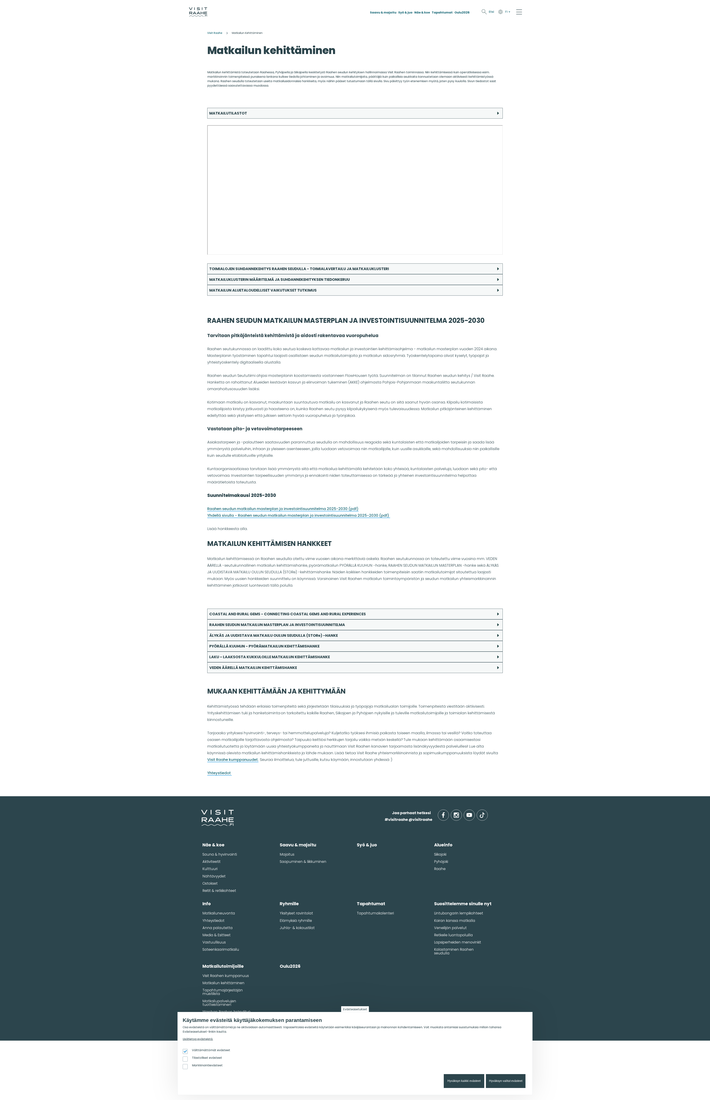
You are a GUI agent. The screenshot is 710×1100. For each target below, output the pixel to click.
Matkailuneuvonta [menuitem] (218, 913)
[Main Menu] (519, 12)
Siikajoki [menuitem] (440, 854)
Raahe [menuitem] (440, 868)
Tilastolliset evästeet (207, 1058)
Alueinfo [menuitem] (443, 845)
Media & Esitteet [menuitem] (216, 935)
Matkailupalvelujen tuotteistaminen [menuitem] (219, 1003)
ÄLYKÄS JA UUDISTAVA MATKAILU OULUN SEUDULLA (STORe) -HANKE (274, 635)
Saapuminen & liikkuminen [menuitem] (303, 861)
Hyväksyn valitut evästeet (505, 1081)
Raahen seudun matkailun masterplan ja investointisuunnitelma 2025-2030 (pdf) (283, 508)
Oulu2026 (462, 12)
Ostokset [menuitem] (210, 883)
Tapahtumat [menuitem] (371, 904)
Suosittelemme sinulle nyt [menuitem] (462, 904)
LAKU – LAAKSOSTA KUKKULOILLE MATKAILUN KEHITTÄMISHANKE (270, 657)
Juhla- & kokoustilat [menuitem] (297, 927)
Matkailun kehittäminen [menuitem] (223, 982)
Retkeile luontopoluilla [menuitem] (453, 935)
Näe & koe (422, 12)
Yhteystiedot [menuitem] (213, 920)
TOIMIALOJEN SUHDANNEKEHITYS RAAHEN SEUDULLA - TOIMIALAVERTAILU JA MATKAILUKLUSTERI (299, 268)
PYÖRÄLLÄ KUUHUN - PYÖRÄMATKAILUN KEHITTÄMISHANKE (264, 646)
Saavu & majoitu (383, 12)
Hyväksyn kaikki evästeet (464, 1081)
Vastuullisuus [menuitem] (214, 942)
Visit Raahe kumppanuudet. (232, 759)
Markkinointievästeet (207, 1065)
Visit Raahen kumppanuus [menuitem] (225, 975)
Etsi (491, 12)
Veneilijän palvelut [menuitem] (450, 927)
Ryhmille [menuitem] (289, 904)
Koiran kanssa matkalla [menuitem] (454, 920)
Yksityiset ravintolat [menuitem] (296, 913)
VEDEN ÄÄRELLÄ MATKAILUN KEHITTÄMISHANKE (253, 667)
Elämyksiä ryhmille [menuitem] (296, 920)
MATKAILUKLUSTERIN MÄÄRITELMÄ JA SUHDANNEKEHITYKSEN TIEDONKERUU (279, 279)
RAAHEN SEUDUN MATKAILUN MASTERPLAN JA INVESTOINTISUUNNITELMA (277, 624)
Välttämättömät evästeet (211, 1050)
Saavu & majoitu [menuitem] (298, 845)
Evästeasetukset (355, 1009)
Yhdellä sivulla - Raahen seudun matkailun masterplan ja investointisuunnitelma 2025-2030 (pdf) (298, 515)
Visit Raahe (214, 33)
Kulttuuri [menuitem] (209, 868)
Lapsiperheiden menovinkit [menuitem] (457, 942)
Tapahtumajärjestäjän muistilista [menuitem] (222, 992)
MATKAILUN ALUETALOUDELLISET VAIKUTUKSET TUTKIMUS (263, 290)
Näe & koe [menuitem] (213, 845)
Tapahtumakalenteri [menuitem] (375, 913)
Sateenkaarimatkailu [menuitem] (220, 949)
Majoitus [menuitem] (287, 854)
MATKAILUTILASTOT (228, 113)
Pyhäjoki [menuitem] (441, 861)
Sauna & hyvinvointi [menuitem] (219, 854)
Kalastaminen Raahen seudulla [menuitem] (454, 951)
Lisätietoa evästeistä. (198, 1039)
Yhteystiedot (219, 773)
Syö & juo (405, 12)
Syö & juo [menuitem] (367, 845)
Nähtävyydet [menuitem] (214, 876)
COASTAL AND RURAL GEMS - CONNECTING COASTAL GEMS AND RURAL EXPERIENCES (287, 614)
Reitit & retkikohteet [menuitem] (219, 890)
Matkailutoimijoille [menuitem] (223, 966)
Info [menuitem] (206, 904)
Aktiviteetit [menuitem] (211, 861)
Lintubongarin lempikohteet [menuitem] (458, 913)
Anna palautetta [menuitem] (217, 927)
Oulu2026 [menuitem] (290, 966)
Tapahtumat (442, 12)
